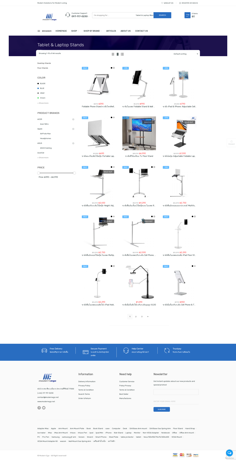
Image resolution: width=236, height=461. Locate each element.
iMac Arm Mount (61, 433)
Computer (116, 428)
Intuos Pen (82, 433)
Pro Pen (45, 437)
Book (89, 428)
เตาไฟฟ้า (111, 441)
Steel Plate (113, 437)
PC (38, 437)
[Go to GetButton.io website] (229, 458)
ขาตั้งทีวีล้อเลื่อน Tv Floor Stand (139, 156)
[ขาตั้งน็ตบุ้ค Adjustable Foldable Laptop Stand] (180, 133)
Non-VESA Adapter (151, 433)
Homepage (61, 31)
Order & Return (84, 398)
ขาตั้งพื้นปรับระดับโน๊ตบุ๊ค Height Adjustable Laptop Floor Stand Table (113, 205)
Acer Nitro (44, 124)
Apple (39, 129)
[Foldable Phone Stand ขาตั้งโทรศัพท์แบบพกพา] (99, 84)
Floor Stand (178, 428)
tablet (138, 437)
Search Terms (84, 394)
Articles (111, 31)
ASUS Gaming (46, 148)
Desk (125, 428)
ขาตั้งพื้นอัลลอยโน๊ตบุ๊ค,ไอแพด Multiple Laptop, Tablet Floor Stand (111, 255)
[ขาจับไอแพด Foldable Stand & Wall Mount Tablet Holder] (139, 84)
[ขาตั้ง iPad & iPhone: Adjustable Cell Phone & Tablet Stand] (180, 84)
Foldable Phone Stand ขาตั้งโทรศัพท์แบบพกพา (102, 106)
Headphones (45, 138)
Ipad (91, 433)
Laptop (129, 433)
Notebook (165, 433)
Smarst (90, 437)
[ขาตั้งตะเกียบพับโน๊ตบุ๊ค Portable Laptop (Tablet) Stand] (99, 133)
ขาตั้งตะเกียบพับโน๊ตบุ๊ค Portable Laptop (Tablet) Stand (106, 156)
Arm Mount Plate (77, 428)
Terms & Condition (86, 390)
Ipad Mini (99, 433)
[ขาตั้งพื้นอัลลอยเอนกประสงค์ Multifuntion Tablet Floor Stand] (180, 183)
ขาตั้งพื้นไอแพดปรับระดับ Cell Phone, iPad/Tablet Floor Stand (149, 255)
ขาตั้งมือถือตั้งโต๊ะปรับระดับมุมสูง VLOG (139, 305)
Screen (82, 437)
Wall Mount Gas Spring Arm (80, 441)
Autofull (40, 153)
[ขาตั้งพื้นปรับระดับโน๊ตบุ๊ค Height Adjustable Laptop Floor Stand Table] (99, 183)
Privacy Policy (84, 386)
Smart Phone (101, 437)
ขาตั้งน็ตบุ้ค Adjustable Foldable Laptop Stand (183, 156)
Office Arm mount (186, 433)
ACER (39, 119)
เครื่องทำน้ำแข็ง (99, 441)
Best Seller (123, 394)
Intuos (73, 433)
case (107, 428)
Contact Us (141, 31)
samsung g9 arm (69, 437)
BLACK (42, 83)
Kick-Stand (118, 433)
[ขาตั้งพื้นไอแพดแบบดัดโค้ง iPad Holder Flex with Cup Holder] (99, 282)
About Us (126, 31)
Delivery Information (86, 381)
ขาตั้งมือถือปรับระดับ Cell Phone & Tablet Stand (184, 305)
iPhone (109, 433)
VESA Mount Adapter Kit (47, 441)
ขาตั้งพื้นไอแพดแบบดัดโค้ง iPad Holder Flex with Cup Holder (108, 305)
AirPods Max (45, 134)
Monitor (137, 433)
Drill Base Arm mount (138, 428)
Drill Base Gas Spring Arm (160, 428)
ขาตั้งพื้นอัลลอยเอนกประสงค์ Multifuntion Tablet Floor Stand (190, 205)
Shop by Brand (92, 31)
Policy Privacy (125, 386)
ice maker (41, 433)
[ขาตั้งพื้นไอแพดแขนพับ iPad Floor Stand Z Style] (180, 232)
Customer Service (126, 381)
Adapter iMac (43, 428)
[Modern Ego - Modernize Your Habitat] (49, 17)
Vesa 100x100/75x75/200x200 (156, 437)
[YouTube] (43, 408)
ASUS (39, 143)
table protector (127, 437)
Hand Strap (190, 428)
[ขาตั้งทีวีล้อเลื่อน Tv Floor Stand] (139, 133)
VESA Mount (177, 437)
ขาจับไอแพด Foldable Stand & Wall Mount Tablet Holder (147, 106)
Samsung (56, 437)
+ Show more (42, 103)
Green (42, 98)
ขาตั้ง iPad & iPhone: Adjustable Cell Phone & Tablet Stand (189, 106)
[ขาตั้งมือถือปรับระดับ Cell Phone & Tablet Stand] (180, 282)
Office (174, 433)
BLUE (42, 88)
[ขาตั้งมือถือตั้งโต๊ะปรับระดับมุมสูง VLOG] (139, 282)
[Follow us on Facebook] (39, 408)
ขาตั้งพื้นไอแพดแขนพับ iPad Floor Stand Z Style (184, 255)
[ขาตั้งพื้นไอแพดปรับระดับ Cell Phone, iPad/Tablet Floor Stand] (139, 232)
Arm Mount (63, 428)
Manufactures (125, 398)
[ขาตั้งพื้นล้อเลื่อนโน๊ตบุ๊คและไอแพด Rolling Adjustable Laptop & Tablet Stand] (139, 183)
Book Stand (98, 428)
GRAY (42, 93)
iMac (50, 433)
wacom (63, 441)
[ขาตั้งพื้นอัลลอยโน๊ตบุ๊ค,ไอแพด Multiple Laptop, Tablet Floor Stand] (99, 232)
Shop (74, 31)
